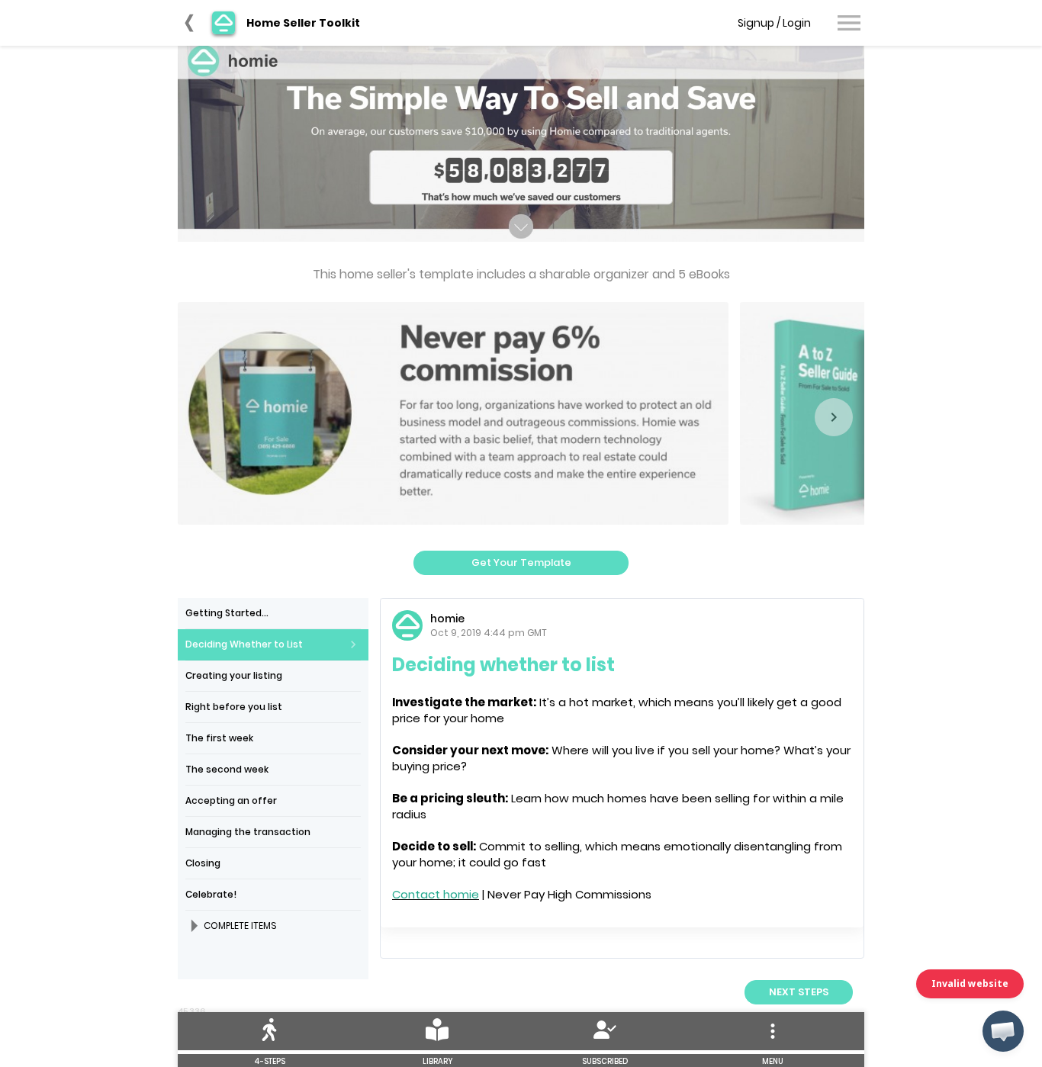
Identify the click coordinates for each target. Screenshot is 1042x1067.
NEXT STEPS (798, 992)
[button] (1003, 1031)
